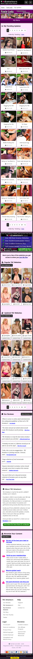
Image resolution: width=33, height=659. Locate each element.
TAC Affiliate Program (21, 628)
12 (25, 30)
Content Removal (8, 635)
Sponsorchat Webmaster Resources (22, 633)
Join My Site (23, 257)
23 (25, 407)
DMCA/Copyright (8, 632)
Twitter (5, 617)
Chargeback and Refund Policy (8, 638)
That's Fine (14, 658)
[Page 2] (19, 30)
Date (22, 34)
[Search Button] (26, 2)
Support (20, 602)
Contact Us (21, 608)
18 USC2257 (6, 624)
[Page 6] (21, 30)
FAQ (19, 605)
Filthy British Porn (25, 439)
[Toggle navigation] (30, 2)
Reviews (5, 521)
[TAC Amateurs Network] (9, 2)
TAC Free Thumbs (8, 615)
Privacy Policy (22, 656)
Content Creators (23, 624)
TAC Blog (5, 612)
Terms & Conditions (9, 627)
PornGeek (12, 423)
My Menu (16, 20)
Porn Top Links (10, 479)
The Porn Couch (21, 446)
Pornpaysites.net (11, 454)
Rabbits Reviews (13, 470)
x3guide (9, 461)
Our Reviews (6, 602)
